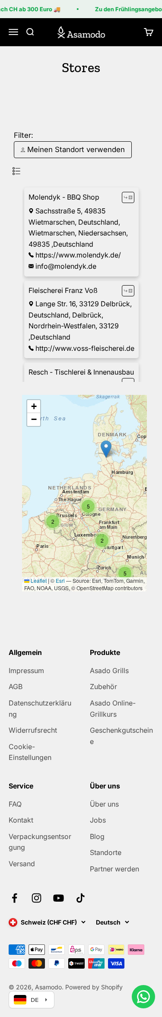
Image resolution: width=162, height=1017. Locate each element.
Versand (22, 863)
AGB (15, 686)
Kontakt (21, 820)
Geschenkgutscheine (121, 736)
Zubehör (103, 686)
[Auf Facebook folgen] (14, 898)
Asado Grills (109, 670)
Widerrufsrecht (33, 730)
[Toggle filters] (16, 171)
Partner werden (114, 868)
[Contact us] (143, 996)
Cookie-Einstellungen (30, 752)
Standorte (105, 852)
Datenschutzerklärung (40, 708)
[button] (124, 573)
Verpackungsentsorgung (40, 842)
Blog (97, 836)
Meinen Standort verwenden (75, 149)
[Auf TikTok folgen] (80, 898)
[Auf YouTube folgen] (58, 898)
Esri (60, 580)
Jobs (98, 820)
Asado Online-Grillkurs (113, 708)
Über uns (104, 804)
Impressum (26, 670)
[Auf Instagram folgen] (36, 898)
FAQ (15, 804)
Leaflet (38, 580)
